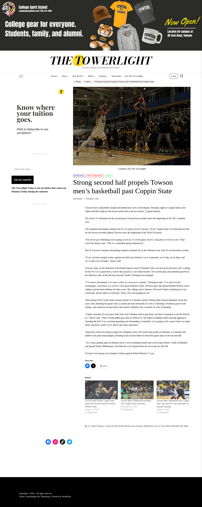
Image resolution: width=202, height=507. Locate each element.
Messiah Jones (130, 426)
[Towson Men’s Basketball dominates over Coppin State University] (137, 389)
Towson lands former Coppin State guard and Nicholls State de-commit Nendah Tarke (100, 404)
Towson (157, 426)
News (64, 76)
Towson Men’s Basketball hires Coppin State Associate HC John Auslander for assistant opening (173, 404)
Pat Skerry (139, 426)
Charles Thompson (97, 426)
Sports (91, 76)
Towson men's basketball (170, 426)
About (54, 76)
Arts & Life (77, 76)
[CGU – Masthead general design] (101, 1)
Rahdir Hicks (148, 426)
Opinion (102, 76)
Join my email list (22, 179)
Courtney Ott (109, 426)
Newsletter (116, 76)
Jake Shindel (77, 199)
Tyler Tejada (184, 426)
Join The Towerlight (133, 76)
